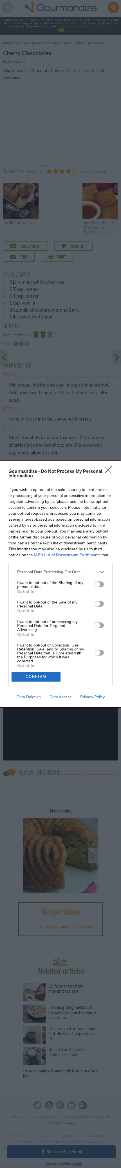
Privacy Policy (92, 697)
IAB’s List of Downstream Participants (67, 555)
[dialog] (60, 584)
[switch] (99, 584)
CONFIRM (36, 676)
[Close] (110, 471)
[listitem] (60, 572)
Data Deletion (29, 697)
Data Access (60, 697)
